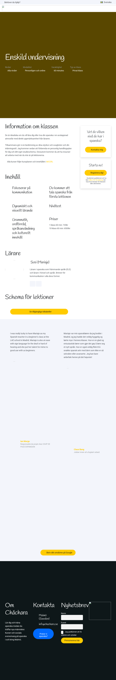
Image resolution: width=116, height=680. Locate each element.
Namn (63, 613)
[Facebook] (102, 622)
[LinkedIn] (32, 284)
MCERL (49, 161)
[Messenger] (39, 284)
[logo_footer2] (100, 611)
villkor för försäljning (96, 180)
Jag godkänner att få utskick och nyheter (71, 633)
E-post (63, 623)
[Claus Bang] (68, 451)
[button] (107, 2)
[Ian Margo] (14, 444)
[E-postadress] (107, 622)
